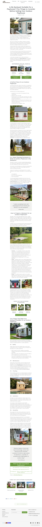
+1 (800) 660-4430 (32, 511)
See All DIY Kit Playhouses (26, 77)
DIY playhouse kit (20, 364)
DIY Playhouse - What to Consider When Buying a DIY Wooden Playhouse (21, 472)
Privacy (3, 515)
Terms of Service (5, 516)
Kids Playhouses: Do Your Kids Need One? (21, 467)
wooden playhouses (13, 181)
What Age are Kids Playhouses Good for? (21, 469)
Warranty (3, 514)
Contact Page (35, 515)
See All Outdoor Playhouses (15, 77)
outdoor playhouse (23, 58)
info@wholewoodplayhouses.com (34, 513)
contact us (12, 136)
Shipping (3, 511)
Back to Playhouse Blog (21, 504)
